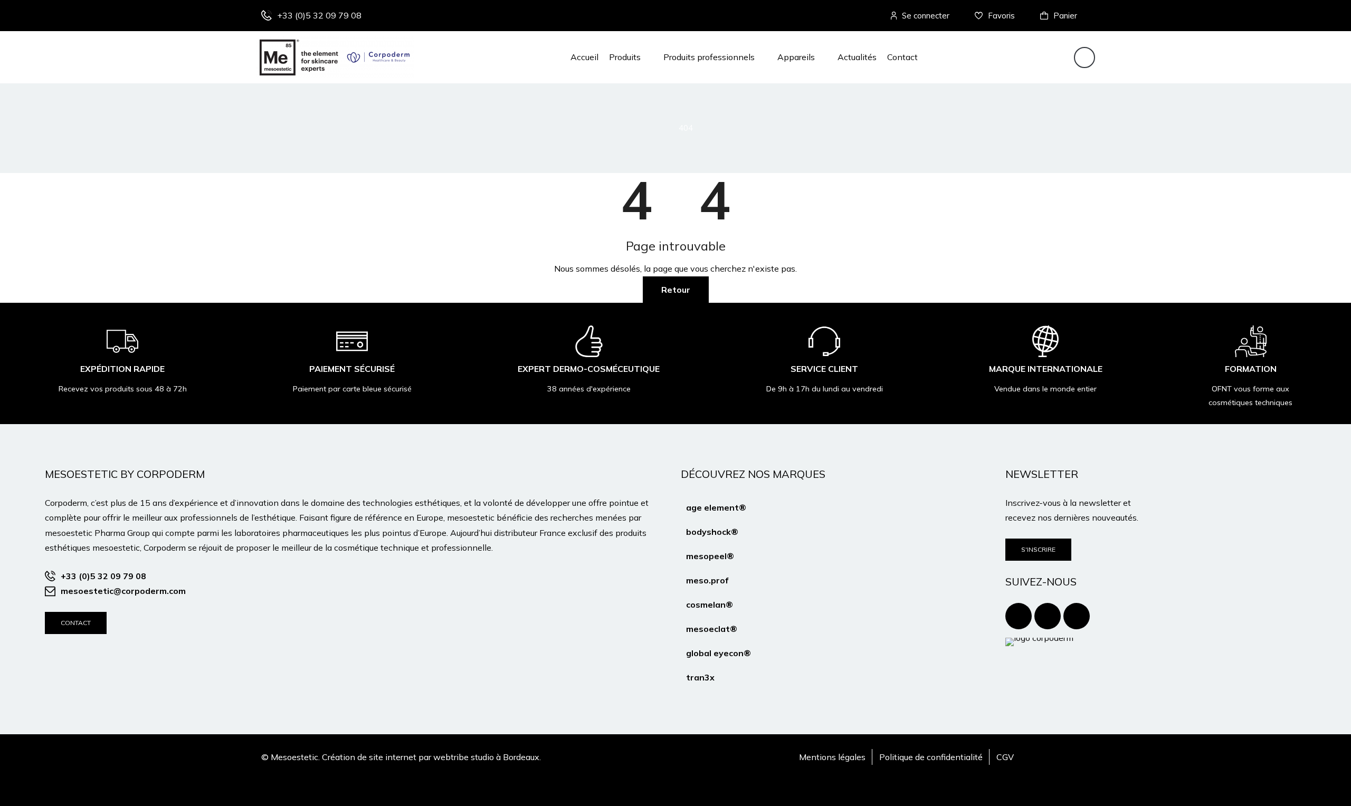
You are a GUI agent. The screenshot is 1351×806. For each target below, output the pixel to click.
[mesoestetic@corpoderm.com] (50, 591)
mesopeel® (710, 556)
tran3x (700, 677)
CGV (1005, 757)
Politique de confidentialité (931, 757)
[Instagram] (1047, 616)
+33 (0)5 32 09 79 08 (319, 15)
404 (686, 128)
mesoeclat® (711, 628)
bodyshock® (712, 531)
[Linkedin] (1076, 616)
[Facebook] (1018, 616)
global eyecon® (718, 653)
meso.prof (707, 580)
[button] (631, 57)
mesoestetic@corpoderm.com (123, 591)
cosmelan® (709, 604)
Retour (675, 289)
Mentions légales (832, 757)
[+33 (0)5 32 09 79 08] (266, 15)
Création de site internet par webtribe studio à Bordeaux (430, 757)
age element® (716, 507)
